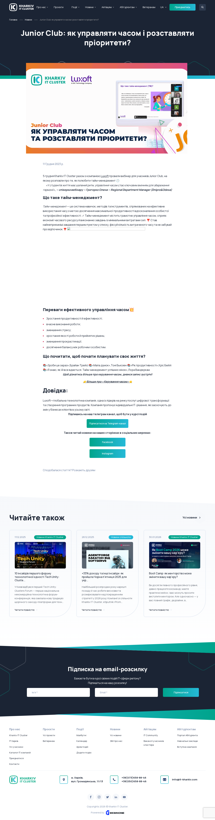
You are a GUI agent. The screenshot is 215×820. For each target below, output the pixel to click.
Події (74, 7)
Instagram (107, 453)
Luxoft (105, 176)
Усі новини (190, 517)
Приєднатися (16, 758)
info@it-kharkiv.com (184, 779)
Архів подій (82, 746)
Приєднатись (182, 7)
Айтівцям (107, 7)
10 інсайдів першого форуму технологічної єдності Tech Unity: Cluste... (37, 576)
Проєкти (58, 7)
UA (162, 7)
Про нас (41, 7)
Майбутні (81, 735)
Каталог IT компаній (20, 752)
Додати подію (83, 752)
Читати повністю (25, 609)
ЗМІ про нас (116, 740)
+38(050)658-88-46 (134, 781)
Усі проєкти (49, 735)
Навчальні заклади (187, 740)
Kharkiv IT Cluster (18, 735)
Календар (81, 740)
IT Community (151, 735)
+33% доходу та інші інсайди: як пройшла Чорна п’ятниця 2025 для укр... (104, 576)
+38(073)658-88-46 (134, 777)
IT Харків (13, 740)
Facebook (107, 442)
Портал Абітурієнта (187, 735)
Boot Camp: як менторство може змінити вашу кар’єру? (170, 575)
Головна (13, 19)
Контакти (14, 763)
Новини (89, 7)
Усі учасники (16, 746)
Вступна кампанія (187, 746)
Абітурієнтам (127, 7)
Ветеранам (149, 7)
